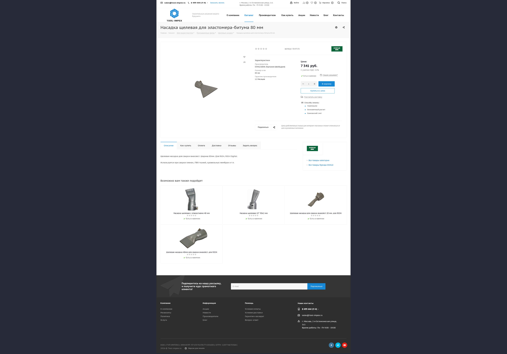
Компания (165, 303)
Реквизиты (165, 312)
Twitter (338, 345)
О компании (166, 309)
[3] (261, 49)
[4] (263, 49)
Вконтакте (331, 345)
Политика (165, 316)
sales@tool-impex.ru (312, 315)
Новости (207, 312)
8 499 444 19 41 (309, 309)
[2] (258, 49)
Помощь (249, 303)
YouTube (344, 345)
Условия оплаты (253, 309)
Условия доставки (254, 312)
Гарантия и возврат (254, 316)
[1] (256, 49)
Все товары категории (319, 160)
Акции (206, 309)
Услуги (163, 320)
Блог (205, 320)
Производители (210, 316)
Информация (209, 303)
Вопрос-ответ (251, 320)
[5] (266, 49)
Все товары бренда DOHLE (321, 165)
